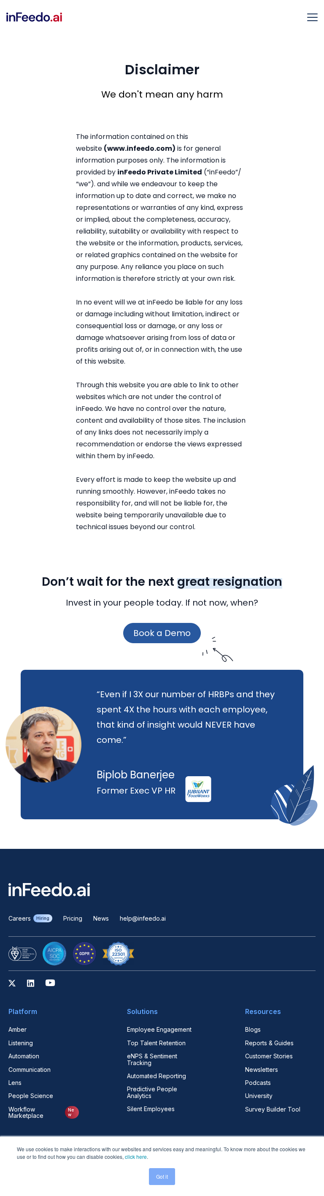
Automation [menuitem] (23, 1056)
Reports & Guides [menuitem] (269, 1043)
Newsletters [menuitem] (261, 1069)
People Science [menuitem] (30, 1096)
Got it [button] (162, 1176)
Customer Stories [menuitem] (269, 1056)
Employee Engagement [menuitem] (159, 1029)
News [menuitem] (101, 918)
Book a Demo (162, 633)
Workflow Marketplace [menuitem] (41, 1112)
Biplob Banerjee (136, 775)
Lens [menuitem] (15, 1082)
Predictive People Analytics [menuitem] (152, 1092)
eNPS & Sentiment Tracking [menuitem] (152, 1059)
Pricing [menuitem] (72, 918)
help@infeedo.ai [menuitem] (143, 918)
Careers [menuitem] (28, 918)
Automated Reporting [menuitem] (156, 1076)
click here (136, 1156)
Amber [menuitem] (17, 1029)
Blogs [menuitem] (253, 1029)
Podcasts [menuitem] (258, 1082)
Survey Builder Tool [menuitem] (272, 1109)
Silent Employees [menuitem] (151, 1109)
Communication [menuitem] (29, 1069)
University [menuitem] (259, 1096)
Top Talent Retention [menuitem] (156, 1043)
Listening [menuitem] (20, 1043)
